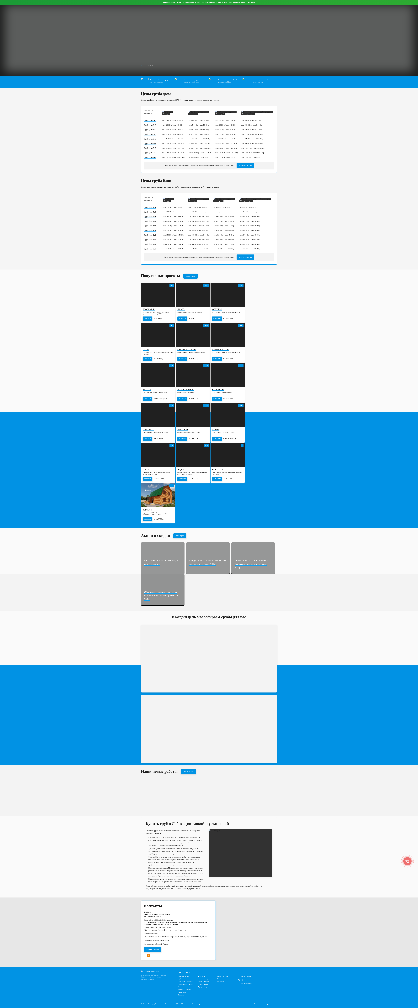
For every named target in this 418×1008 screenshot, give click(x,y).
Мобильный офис (247, 976)
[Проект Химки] (193, 295)
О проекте (147, 318)
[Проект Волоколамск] (193, 375)
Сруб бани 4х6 (150, 235)
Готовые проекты (177, 56)
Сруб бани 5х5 (150, 240)
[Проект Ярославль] (158, 295)
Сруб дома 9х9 (150, 157)
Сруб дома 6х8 (150, 134)
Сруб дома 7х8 (150, 143)
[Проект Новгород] (228, 455)
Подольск (148, 430)
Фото (167, 11)
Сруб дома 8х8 (150, 148)
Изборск (147, 510)
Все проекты (190, 276)
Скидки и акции (222, 976)
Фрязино (217, 309)
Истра (146, 349)
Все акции (180, 536)
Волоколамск (185, 390)
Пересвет (182, 430)
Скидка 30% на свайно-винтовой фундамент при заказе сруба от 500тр (251, 564)
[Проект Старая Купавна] (193, 335)
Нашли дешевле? (246, 983)
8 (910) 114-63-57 (164, 914)
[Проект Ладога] (193, 455)
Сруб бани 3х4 (150, 212)
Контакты (182, 11)
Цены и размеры (183, 987)
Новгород (217, 470)
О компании (182, 992)
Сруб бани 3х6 (150, 221)
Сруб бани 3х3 (150, 207)
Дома (141, 56)
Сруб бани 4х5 (150, 230)
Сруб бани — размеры (185, 984)
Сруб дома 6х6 (150, 125)
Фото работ (201, 976)
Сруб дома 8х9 (150, 153)
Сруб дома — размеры (185, 981)
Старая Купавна (186, 349)
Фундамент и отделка (156, 56)
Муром (146, 470)
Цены (153, 11)
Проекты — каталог (184, 989)
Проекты (160, 11)
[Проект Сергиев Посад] (228, 335)
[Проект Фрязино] (228, 295)
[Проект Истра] (158, 335)
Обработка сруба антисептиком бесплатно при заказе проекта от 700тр (161, 595)
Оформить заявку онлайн (249, 980)
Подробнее (251, 2)
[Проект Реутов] (158, 375)
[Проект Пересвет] (193, 415)
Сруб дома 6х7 (150, 130)
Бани (132, 56)
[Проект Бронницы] (228, 375)
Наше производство (204, 979)
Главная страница (183, 976)
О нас (147, 11)
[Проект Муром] (158, 455)
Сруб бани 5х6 (150, 244)
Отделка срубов (203, 984)
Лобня (215, 430)
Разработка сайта (259, 1004)
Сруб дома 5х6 (150, 120)
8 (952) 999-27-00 (259, 11)
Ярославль (149, 309)
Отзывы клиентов (223, 979)
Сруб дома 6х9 (150, 139)
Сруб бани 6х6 (150, 249)
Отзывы (174, 11)
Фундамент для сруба (205, 987)
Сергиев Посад (220, 349)
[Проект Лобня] (228, 415)
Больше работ (188, 772)
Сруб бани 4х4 (150, 226)
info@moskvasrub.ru (163, 940)
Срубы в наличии (183, 979)
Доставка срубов (203, 981)
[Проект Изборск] (158, 495)
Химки (181, 309)
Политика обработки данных (200, 1004)
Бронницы (218, 390)
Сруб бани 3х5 (150, 216)
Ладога (181, 470)
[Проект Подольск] (158, 415)
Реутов (147, 390)
